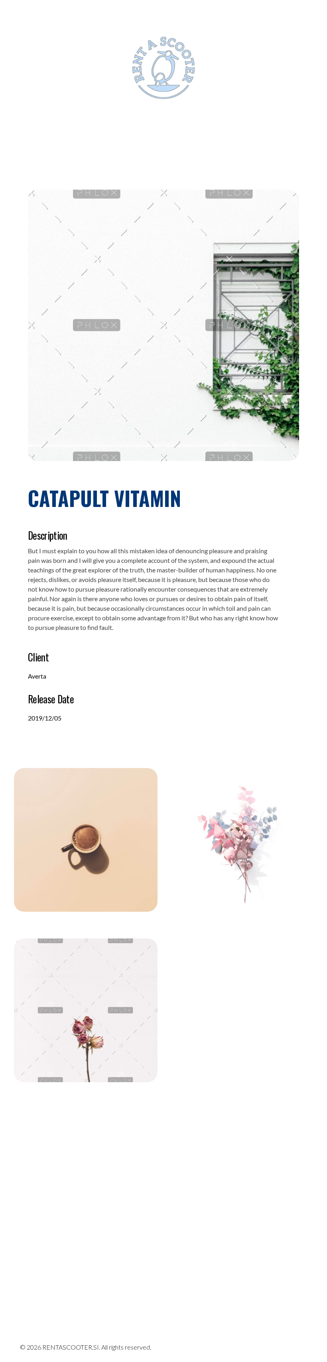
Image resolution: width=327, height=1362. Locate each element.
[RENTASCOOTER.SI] (50, 1259)
